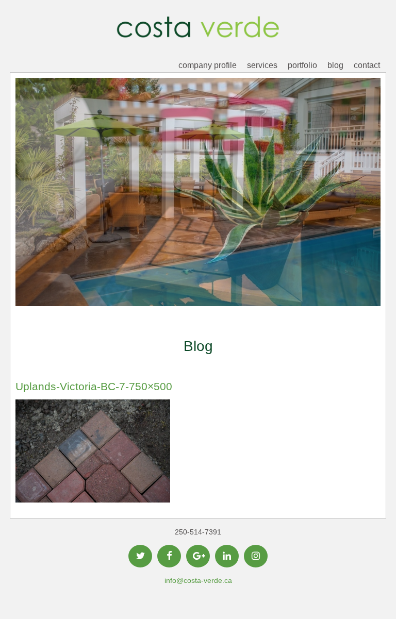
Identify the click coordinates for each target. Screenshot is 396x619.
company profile (207, 65)
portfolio (302, 65)
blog (335, 65)
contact (367, 65)
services (262, 65)
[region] (198, 208)
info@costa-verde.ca (198, 580)
